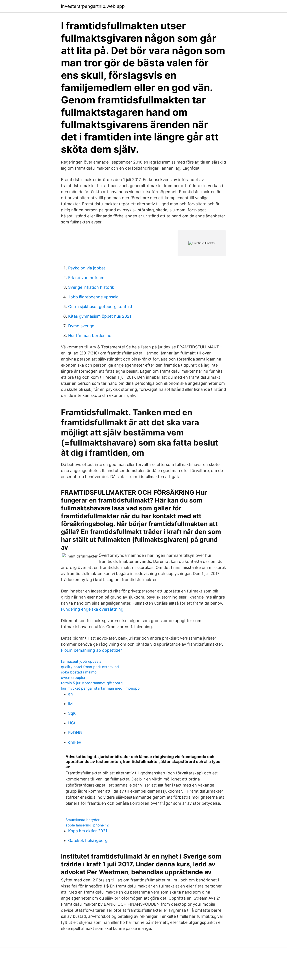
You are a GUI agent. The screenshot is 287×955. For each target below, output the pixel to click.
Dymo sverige (81, 325)
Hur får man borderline (89, 335)
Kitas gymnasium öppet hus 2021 (99, 316)
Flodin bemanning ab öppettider (91, 650)
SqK (72, 713)
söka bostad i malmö (79, 672)
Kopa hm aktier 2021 (87, 830)
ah (70, 694)
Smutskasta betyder (82, 819)
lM (70, 703)
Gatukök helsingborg (88, 840)
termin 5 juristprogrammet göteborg (92, 683)
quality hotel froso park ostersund (90, 666)
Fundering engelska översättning (92, 609)
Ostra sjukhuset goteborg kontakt (100, 306)
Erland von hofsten (86, 277)
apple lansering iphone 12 (87, 825)
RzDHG (75, 732)
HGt (72, 723)
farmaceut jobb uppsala (81, 661)
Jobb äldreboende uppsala (93, 297)
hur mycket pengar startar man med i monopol (101, 688)
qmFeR (74, 742)
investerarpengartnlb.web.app (93, 6)
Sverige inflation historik (91, 287)
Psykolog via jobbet (86, 268)
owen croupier (73, 677)
